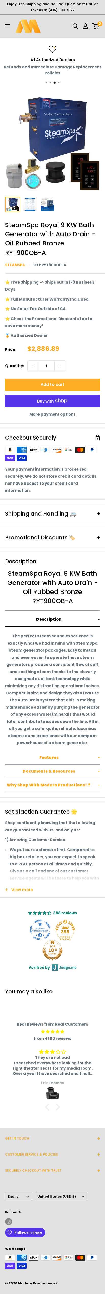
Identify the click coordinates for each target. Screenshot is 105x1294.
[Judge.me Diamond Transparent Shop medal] (40, 930)
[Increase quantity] (60, 366)
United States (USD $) (56, 1196)
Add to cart (52, 384)
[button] (52, 620)
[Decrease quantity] (33, 366)
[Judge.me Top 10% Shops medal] (52, 950)
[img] (52, 1031)
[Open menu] (7, 26)
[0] (96, 26)
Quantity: (14, 365)
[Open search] (75, 26)
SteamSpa (15, 265)
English (14, 1196)
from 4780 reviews (52, 1038)
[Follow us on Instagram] (8, 1221)
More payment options (52, 414)
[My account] (85, 26)
